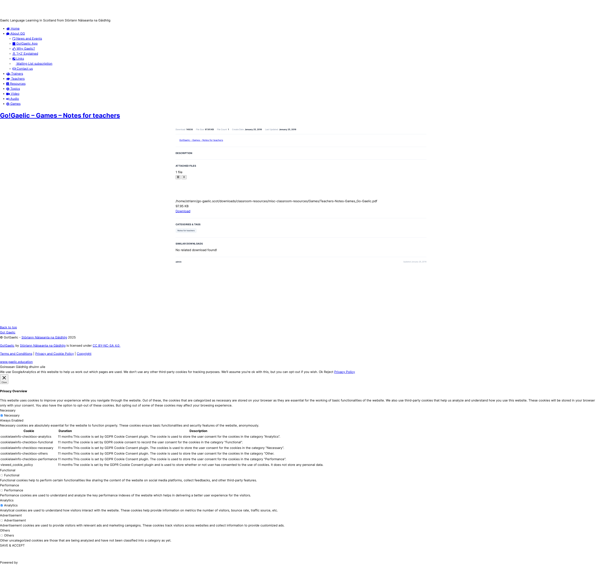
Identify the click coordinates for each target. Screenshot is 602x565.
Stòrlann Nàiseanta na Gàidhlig (44, 337)
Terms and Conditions (16, 354)
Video (14, 94)
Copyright (84, 354)
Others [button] (5, 530)
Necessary (12, 415)
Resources (17, 84)
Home (15, 28)
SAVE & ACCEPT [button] (12, 545)
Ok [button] (321, 372)
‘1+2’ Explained (26, 53)
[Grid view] (178, 177)
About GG (17, 33)
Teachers (17, 79)
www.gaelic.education (16, 362)
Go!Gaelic (7, 345)
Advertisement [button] (11, 515)
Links (19, 58)
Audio (14, 99)
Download (183, 211)
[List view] (184, 177)
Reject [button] (328, 372)
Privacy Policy (344, 372)
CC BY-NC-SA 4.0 (106, 345)
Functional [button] (7, 470)
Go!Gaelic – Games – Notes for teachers (60, 115)
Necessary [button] (8, 410)
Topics (14, 89)
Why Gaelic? (25, 48)
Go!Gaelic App (26, 43)
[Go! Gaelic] (12, 15)
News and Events (28, 38)
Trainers (16, 74)
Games (15, 104)
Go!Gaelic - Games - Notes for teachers (201, 140)
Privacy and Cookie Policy (54, 354)
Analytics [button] (6, 500)
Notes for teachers (186, 230)
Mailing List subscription (34, 63)
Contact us (24, 68)
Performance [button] (9, 485)
